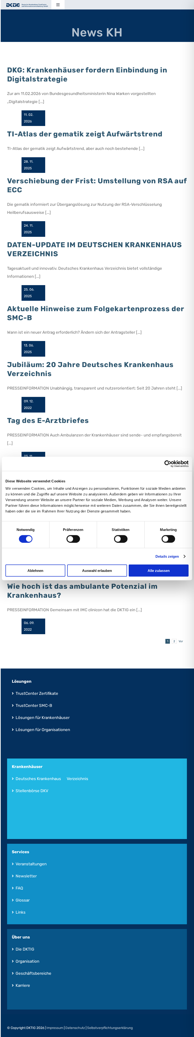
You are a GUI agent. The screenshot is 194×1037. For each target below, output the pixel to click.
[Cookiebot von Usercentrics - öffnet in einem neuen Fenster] (168, 463)
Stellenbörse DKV (32, 790)
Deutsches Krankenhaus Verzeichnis (52, 778)
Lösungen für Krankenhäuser (43, 717)
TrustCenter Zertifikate (37, 693)
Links (21, 912)
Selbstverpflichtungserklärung (110, 1028)
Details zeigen (167, 556)
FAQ (19, 888)
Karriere (23, 985)
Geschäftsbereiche (33, 973)
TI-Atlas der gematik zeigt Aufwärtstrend (85, 134)
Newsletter (26, 876)
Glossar (23, 900)
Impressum (54, 1028)
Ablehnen (35, 571)
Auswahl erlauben (97, 571)
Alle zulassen (159, 571)
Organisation (27, 961)
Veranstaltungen (31, 864)
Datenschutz (75, 1028)
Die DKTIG (25, 949)
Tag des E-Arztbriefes (48, 420)
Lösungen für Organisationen (43, 729)
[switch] (73, 539)
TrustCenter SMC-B (34, 705)
